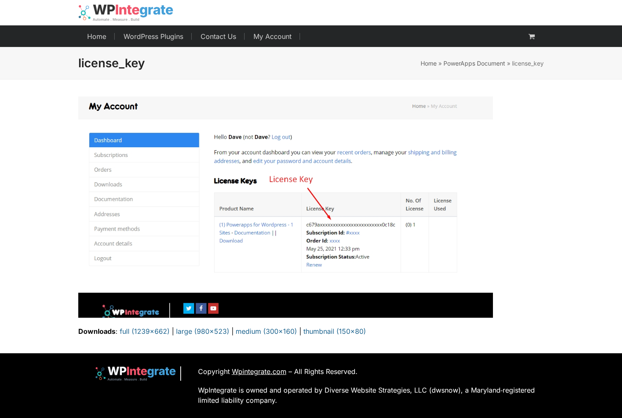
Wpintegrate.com (259, 371)
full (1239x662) (145, 331)
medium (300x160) (266, 331)
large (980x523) (202, 331)
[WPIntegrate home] (131, 373)
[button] (531, 36)
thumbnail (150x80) (334, 331)
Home (429, 63)
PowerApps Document (474, 63)
